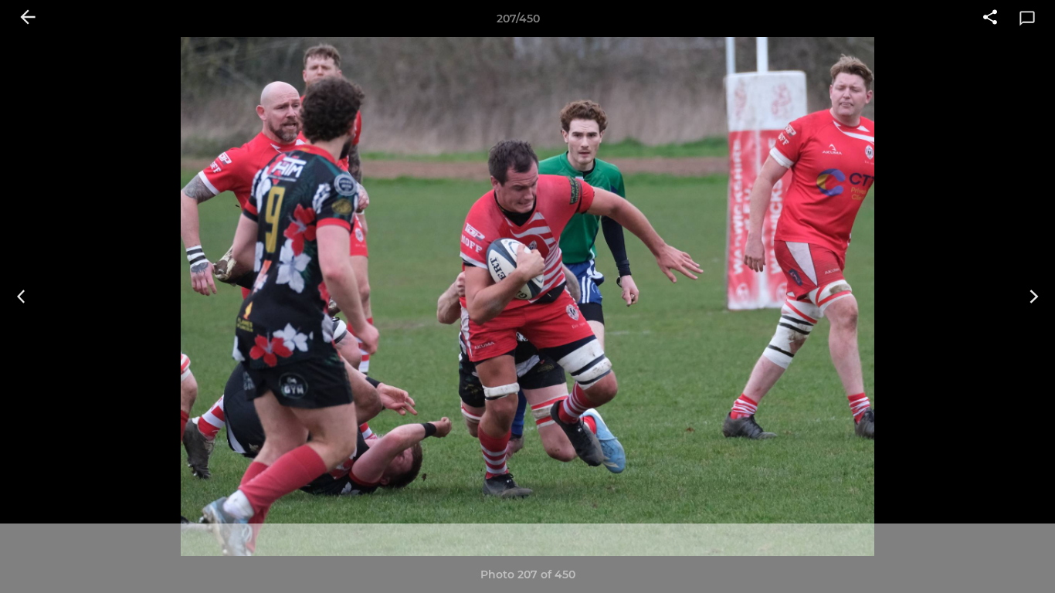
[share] (990, 18)
